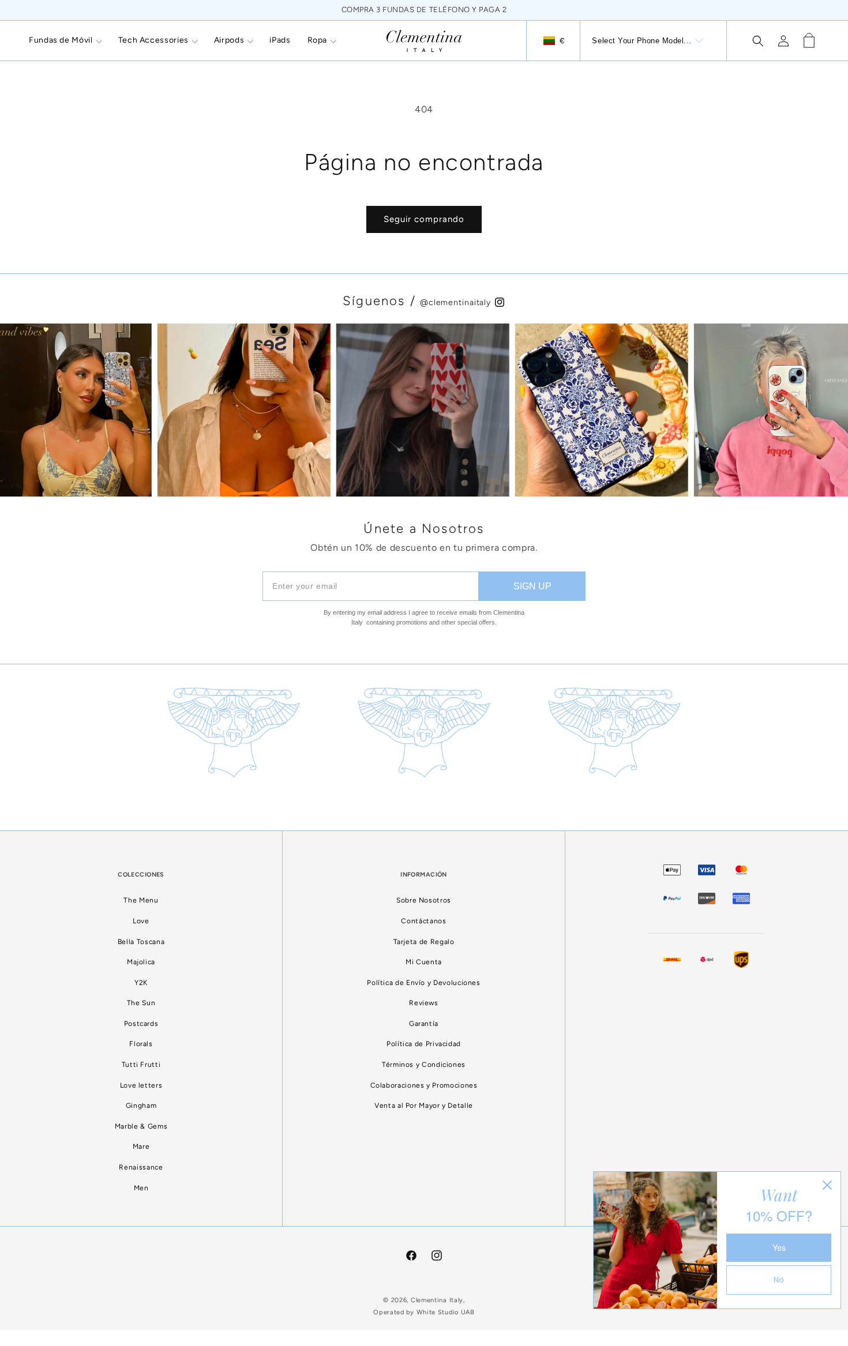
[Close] (827, 1185)
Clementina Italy (437, 1300)
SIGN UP (532, 586)
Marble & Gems (141, 1126)
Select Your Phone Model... (642, 40)
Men (141, 1188)
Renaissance (141, 1167)
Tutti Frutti (141, 1065)
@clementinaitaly (457, 302)
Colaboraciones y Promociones (424, 1085)
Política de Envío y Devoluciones (423, 983)
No (779, 1279)
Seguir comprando (424, 219)
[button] (65, 40)
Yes (779, 1247)
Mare (141, 1146)
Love (141, 921)
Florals (140, 1044)
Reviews (423, 1003)
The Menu (140, 900)
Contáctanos (423, 921)
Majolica (141, 962)
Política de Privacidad (424, 1044)
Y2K (141, 983)
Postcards (141, 1024)
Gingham (141, 1105)
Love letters (141, 1085)
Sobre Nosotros (423, 900)
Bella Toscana (141, 942)
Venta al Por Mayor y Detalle (423, 1105)
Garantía (423, 1024)
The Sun (141, 1003)
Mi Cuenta (424, 962)
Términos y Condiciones (424, 1065)
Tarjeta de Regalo (424, 942)
